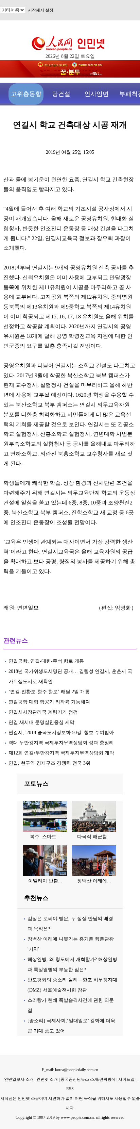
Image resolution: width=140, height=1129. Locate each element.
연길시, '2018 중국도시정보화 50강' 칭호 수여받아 (61, 732)
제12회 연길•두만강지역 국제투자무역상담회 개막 (61, 753)
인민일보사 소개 (19, 1079)
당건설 (61, 93)
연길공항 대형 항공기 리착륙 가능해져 (49, 701)
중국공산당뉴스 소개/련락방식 (88, 1079)
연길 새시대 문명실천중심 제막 (41, 722)
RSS (70, 1088)
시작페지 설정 (40, 10)
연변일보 (28, 608)
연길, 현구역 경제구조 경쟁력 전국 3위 (50, 763)
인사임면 (96, 93)
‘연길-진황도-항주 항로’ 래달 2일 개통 (49, 691)
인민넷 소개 (46, 1079)
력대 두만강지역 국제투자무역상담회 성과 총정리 (61, 742)
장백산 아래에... (94, 880)
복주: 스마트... (45, 836)
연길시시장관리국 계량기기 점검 (43, 712)
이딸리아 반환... (45, 880)
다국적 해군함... (94, 836)
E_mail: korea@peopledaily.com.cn (70, 1069)
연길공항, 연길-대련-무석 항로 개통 (46, 661)
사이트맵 (126, 1079)
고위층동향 (26, 93)
